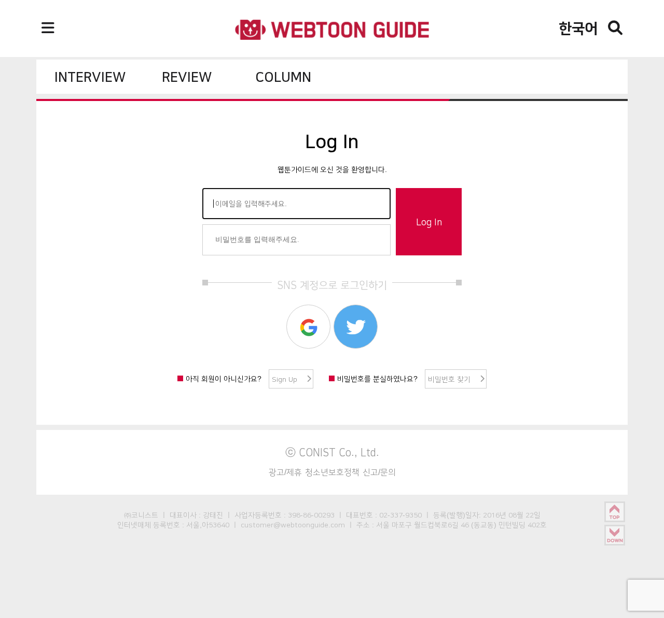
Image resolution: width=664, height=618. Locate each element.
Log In (429, 222)
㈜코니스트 (141, 515)
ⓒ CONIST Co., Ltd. (332, 452)
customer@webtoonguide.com (293, 525)
